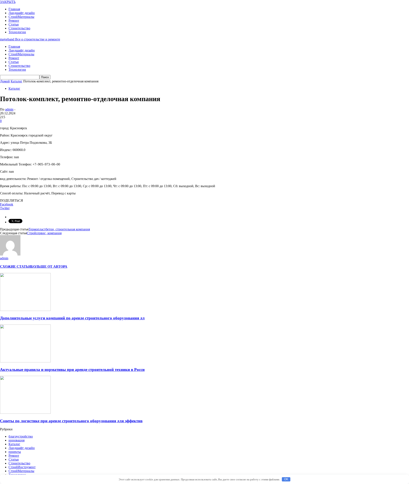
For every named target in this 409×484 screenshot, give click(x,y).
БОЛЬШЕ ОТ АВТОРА (49, 266)
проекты (15, 452)
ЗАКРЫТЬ (8, 2)
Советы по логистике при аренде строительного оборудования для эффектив (71, 421)
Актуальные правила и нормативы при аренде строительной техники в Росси (72, 369)
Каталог (14, 88)
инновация (16, 440)
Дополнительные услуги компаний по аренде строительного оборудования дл (72, 318)
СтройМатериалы (21, 17)
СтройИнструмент (22, 467)
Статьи (14, 24)
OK (286, 479)
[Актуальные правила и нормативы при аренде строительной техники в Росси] (25, 361)
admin (9, 109)
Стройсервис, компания (44, 233)
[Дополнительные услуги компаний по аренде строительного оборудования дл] (25, 310)
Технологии (17, 32)
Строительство (19, 28)
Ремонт (14, 20)
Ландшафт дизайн (22, 13)
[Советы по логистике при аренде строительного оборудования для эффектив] (25, 412)
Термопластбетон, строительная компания (59, 229)
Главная (14, 9)
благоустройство (21, 436)
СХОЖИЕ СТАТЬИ (15, 266)
